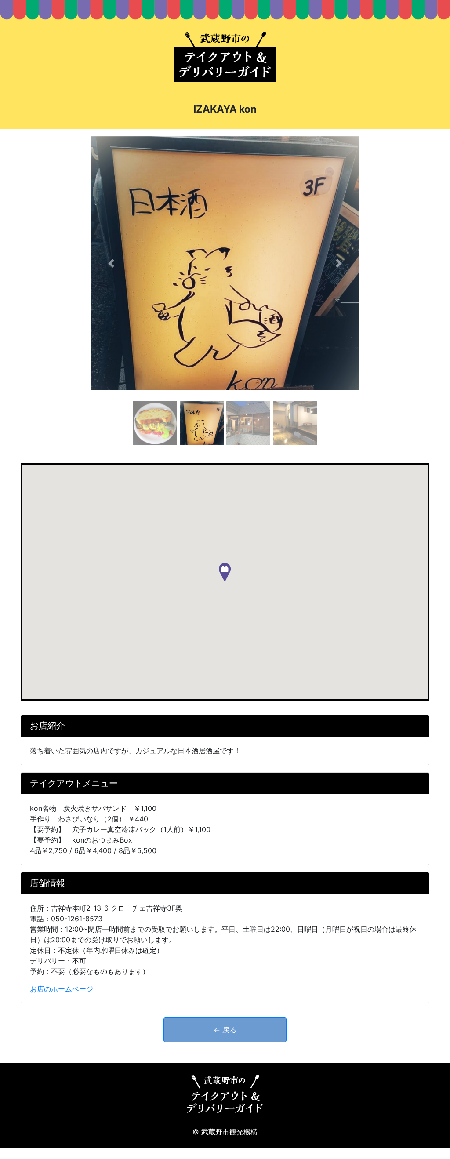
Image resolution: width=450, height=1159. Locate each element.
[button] (111, 263)
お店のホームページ (61, 989)
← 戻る (225, 1029)
